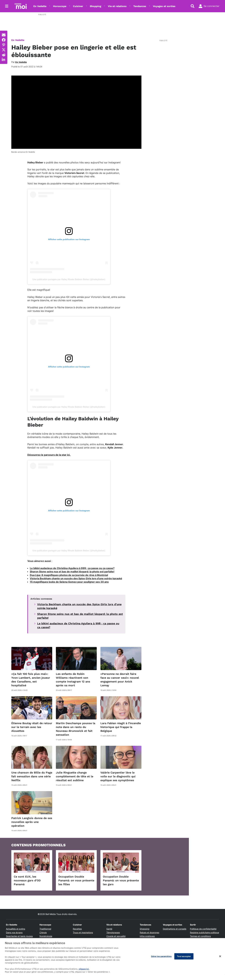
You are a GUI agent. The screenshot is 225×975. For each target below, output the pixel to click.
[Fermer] (220, 956)
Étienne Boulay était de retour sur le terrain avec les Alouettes (31, 727)
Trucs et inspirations (83, 932)
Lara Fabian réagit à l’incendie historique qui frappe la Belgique (120, 727)
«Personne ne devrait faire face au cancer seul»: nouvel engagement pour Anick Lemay (119, 679)
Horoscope (59, 6)
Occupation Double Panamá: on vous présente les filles (76, 880)
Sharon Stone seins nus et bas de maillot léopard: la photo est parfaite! (72, 571)
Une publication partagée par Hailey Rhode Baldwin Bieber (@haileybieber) (68, 279)
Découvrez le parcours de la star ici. (49, 454)
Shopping (95, 6)
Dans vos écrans (14, 932)
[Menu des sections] (7, 6)
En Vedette (39, 6)
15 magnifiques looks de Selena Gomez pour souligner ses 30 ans (69, 581)
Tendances (139, 6)
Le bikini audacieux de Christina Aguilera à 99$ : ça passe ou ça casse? (72, 568)
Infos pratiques (147, 936)
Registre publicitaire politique (204, 932)
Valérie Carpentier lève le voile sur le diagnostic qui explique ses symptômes (117, 776)
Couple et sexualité (116, 936)
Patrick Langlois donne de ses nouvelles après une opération (31, 821)
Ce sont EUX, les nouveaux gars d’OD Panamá (27, 880)
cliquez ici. (84, 969)
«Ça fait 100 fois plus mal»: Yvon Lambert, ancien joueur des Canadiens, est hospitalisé (30, 679)
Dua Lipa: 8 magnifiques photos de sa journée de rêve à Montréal (69, 575)
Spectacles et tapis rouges (19, 936)
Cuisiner (78, 6)
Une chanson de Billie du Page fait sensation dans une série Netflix (31, 776)
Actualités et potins (15, 928)
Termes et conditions (200, 936)
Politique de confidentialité (203, 928)
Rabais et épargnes (149, 932)
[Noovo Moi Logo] (21, 6)
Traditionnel (45, 928)
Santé (109, 928)
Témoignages (113, 932)
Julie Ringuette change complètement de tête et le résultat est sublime (74, 776)
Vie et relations (117, 6)
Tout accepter (184, 956)
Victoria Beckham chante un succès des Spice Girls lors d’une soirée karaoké (76, 578)
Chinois (43, 932)
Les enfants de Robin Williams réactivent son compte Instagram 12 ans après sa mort (73, 679)
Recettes (77, 928)
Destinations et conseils (174, 928)
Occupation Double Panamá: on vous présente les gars (121, 880)
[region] (112, 956)
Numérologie (45, 936)
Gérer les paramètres (161, 956)
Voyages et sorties (164, 6)
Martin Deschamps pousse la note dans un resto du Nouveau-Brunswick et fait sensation (75, 729)
